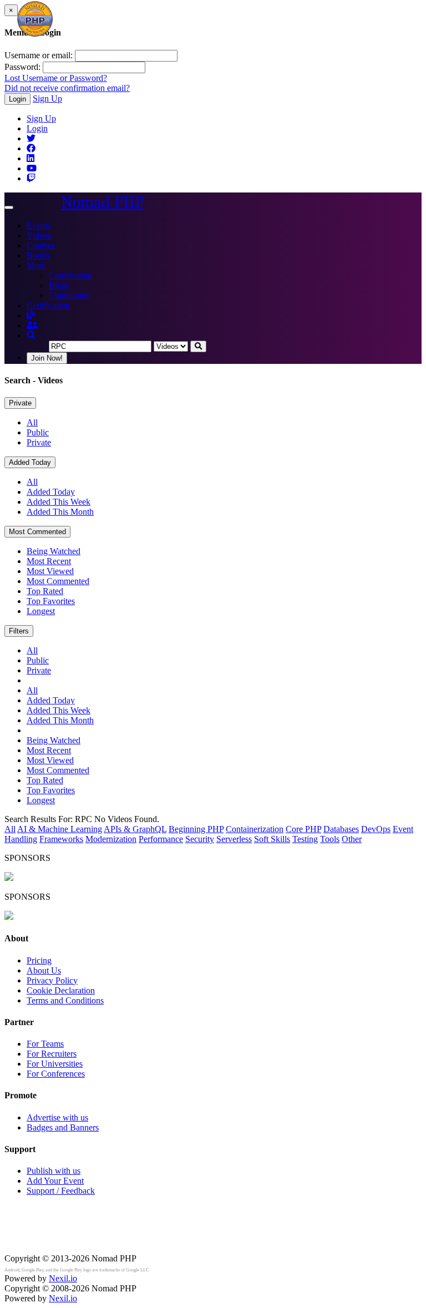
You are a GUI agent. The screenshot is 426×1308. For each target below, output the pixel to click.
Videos (39, 235)
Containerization (254, 829)
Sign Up (47, 98)
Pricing (39, 960)
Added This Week (58, 501)
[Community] (32, 325)
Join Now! (47, 358)
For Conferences (56, 1073)
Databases (341, 829)
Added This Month (60, 511)
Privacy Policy (52, 980)
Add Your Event (55, 1180)
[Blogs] (31, 315)
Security (199, 839)
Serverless (234, 839)
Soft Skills (272, 839)
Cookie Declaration (61, 990)
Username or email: (38, 55)
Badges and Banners (63, 1127)
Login (17, 99)
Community (69, 295)
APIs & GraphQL (135, 829)
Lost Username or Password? (55, 78)
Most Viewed (50, 571)
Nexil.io (63, 1278)
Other (352, 839)
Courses (41, 245)
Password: (22, 67)
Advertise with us (57, 1117)
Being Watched (53, 551)
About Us (44, 970)
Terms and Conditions (65, 1000)
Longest (41, 611)
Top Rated (45, 591)
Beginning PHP (196, 829)
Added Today (30, 462)
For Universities (55, 1063)
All (32, 422)
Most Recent (49, 561)
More (36, 265)
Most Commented (37, 532)
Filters (19, 631)
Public (38, 432)
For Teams (45, 1043)
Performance (161, 839)
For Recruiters (52, 1053)
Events (38, 225)
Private (20, 403)
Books (38, 255)
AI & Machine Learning (59, 829)
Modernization (110, 839)
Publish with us (53, 1170)
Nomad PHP (102, 202)
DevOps (375, 829)
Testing (305, 839)
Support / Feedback (61, 1190)
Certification (70, 275)
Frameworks (61, 839)
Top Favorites (51, 601)
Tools (329, 839)
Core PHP (303, 829)
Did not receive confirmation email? (67, 88)
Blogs (59, 285)
